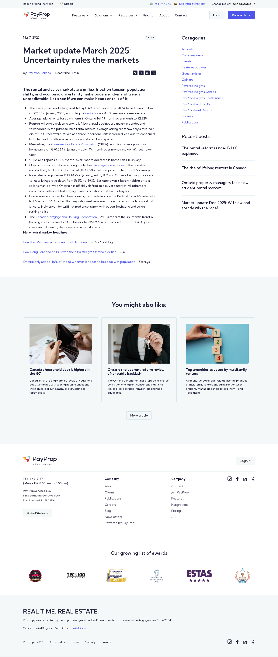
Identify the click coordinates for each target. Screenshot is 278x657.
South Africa (61, 628)
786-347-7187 (33, 479)
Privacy (106, 642)
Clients (109, 492)
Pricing (148, 15)
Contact (181, 15)
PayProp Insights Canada (199, 92)
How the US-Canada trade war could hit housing (56, 242)
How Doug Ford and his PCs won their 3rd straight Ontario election (69, 252)
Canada (27, 628)
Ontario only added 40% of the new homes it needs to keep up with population (79, 262)
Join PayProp (180, 492)
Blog (108, 511)
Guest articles (191, 73)
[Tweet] (153, 73)
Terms (75, 642)
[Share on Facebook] (141, 73)
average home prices (109, 165)
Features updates (194, 67)
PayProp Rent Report (197, 110)
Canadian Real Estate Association (74, 144)
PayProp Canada (39, 73)
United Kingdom (43, 628)
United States (78, 628)
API (173, 517)
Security (90, 642)
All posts (188, 49)
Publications (190, 122)
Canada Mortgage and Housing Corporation (66, 217)
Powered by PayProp (119, 523)
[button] (244, 3)
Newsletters (113, 517)
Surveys (187, 116)
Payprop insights (193, 86)
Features (177, 498)
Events (186, 61)
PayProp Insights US (196, 104)
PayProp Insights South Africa (202, 98)
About (164, 15)
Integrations (179, 505)
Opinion (187, 79)
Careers (110, 505)
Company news (192, 55)
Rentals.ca (92, 113)
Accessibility (57, 642)
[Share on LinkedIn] (147, 73)
